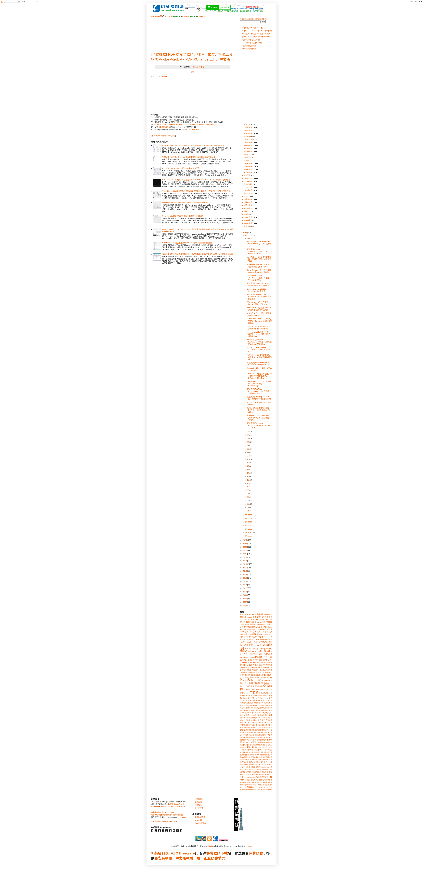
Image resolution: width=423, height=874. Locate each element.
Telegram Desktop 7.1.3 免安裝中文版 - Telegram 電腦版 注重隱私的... (259, 321)
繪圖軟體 (245, 755)
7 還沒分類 (246, 226)
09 (248, 490)
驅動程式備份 (256, 790)
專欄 (256, 713)
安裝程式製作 (255, 710)
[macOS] (244, 645)
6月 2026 (248, 519)
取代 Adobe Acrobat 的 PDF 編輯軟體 (257, 31)
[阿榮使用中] (249, 665)
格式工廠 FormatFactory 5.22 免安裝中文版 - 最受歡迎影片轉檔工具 (188, 157)
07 (248, 497)
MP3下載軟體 (248, 627)
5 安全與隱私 (247, 184)
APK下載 (243, 615)
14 (248, 473)
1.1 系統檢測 (247, 127)
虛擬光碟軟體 (267, 757)
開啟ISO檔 (251, 774)
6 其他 (245, 196)
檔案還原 (264, 730)
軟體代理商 (155, 815)
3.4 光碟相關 (247, 172)
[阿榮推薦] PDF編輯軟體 (263, 665)
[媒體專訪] (248, 649)
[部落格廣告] (245, 662)
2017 (245, 568)
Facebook (155, 806)
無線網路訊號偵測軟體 (256, 735)
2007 (245, 602)
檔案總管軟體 (245, 730)
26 (248, 435)
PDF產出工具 (266, 632)
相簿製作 (263, 740)
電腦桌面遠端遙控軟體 (251, 40)
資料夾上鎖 (259, 764)
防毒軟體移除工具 (250, 777)
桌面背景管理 (245, 727)
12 (248, 480)
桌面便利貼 (268, 725)
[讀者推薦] (267, 660)
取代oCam (248, 700)
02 (248, 507)
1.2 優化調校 (247, 130)
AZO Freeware (183, 853)
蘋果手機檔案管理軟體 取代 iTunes (256, 37)
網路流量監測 (262, 752)
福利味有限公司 (157, 812)
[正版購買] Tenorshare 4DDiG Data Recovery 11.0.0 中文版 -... (259, 244)
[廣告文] (251, 651)
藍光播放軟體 (257, 757)
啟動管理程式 (258, 703)
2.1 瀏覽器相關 (248, 139)
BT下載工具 (267, 617)
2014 (245, 578)
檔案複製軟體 (256, 730)
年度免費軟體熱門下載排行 (163, 135)
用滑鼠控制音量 (263, 737)
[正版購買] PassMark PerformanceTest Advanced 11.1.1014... (258, 425)
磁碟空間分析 (260, 745)
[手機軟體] (265, 651)
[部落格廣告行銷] (256, 662)
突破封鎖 (250, 747)
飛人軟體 (267, 787)
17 (248, 466)
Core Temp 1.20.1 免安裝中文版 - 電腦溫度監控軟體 (182, 216)
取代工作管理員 (266, 700)
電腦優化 (243, 782)
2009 (245, 595)
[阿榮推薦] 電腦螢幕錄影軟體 (253, 675)
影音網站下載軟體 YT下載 (252, 28)
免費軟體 (256, 853)
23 (248, 446)
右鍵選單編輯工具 (246, 703)
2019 (245, 561)
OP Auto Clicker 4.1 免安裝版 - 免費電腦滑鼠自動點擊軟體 (185, 202)
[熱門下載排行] (264, 654)
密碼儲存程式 (265, 710)
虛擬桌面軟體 (244, 759)
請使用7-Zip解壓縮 (191, 130)
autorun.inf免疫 (255, 678)
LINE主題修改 (250, 624)
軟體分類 (185, 16)
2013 (245, 581)
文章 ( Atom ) (162, 76)
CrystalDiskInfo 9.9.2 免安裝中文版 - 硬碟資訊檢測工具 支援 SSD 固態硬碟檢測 (193, 145)
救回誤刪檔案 (264, 723)
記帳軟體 (252, 762)
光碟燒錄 (260, 683)
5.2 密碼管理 (247, 190)
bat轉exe (264, 678)
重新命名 (265, 772)
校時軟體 (261, 725)
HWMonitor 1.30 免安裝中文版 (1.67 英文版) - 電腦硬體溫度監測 (187, 243)
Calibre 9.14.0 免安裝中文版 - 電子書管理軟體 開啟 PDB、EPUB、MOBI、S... (259, 376)
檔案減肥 (269, 727)
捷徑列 (262, 720)
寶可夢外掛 (251, 713)
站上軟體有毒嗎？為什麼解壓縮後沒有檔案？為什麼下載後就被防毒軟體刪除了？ (186, 125)
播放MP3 (243, 723)
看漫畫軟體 (246, 742)
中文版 (181, 858)
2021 (245, 554)
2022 (245, 550)
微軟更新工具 (255, 718)
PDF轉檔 (243, 634)
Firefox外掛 (264, 619)
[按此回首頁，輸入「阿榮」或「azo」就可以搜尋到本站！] (239, 830)
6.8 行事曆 (246, 220)
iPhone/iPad (246, 680)
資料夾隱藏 (246, 767)
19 (248, 459)
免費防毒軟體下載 (262, 689)
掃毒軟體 (269, 720)
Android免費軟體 (255, 614)
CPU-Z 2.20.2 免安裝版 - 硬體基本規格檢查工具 (181, 168)
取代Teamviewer (262, 698)
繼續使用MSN (254, 755)
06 (248, 501)
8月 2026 (248, 236)
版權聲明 (172, 806)
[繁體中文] (262, 656)
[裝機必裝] (251, 660)
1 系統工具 (246, 124)
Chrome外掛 (245, 619)
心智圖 (263, 718)
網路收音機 (253, 752)
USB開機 (259, 637)
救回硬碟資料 (253, 723)
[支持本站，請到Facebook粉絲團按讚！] (163, 16)
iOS (270, 677)
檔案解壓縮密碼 (164, 127)
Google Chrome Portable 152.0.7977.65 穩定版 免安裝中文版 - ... (259, 349)
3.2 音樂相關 (247, 166)
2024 (245, 544)
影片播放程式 (264, 713)
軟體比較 (264, 767)
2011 (245, 588)
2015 (245, 575)
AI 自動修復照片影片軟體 (252, 43)
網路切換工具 (259, 750)
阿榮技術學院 (200, 817)
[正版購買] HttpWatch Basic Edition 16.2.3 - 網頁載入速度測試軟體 (259, 297)
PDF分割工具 (266, 629)
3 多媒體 (246, 160)
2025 (245, 540)
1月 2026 (248, 536)
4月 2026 (248, 525)
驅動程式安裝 (266, 790)
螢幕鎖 (267, 759)
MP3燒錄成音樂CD (250, 629)
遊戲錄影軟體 (266, 769)
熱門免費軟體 (245, 737)
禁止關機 (243, 747)
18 (248, 463)
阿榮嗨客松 (266, 777)
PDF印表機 (244, 632)
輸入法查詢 (257, 769)
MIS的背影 (199, 820)
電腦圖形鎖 (258, 782)
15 (248, 470)
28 (248, 239)
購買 (221, 858)
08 (248, 494)
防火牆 (258, 777)
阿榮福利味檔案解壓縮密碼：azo (164, 821)
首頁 (192, 72)
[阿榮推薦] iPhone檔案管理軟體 (251, 667)
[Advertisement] (192, 33)
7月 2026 (248, 515)
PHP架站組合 (264, 634)
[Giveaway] (263, 642)
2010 (245, 592)
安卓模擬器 (246, 710)
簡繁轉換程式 (249, 750)
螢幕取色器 (254, 759)
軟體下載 (193, 858)
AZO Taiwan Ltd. (171, 812)
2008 (245, 599)
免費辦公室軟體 (249, 689)
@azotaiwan (183, 817)
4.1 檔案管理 (247, 178)
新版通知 (198, 802)
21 (248, 452)
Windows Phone (253, 639)
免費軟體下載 (217, 853)
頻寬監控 (266, 785)
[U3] (270, 642)
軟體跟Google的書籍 (176, 804)
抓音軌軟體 (255, 720)
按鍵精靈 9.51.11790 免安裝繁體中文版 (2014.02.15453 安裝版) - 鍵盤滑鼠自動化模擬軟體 (197, 254)
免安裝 (159, 858)
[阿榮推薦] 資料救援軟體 (248, 672)
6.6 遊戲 (245, 214)
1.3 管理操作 (247, 133)
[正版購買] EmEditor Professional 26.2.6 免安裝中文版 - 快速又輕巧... (259, 391)
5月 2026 (248, 522)
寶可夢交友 (199, 808)
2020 (245, 557)
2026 (245, 233)
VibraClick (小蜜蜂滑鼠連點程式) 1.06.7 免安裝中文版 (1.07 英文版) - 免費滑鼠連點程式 (196, 191)
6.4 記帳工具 (247, 208)
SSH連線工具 (250, 637)
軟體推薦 (198, 799)
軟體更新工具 (255, 767)
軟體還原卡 (249, 769)
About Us (202, 16)
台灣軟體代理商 (166, 815)
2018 (245, 564)
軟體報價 (198, 805)
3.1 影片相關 (247, 163)
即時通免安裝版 (263, 695)
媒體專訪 (164, 806)
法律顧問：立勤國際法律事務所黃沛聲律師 (253, 19)
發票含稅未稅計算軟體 (252, 740)
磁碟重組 (269, 745)
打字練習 (247, 720)
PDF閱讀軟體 (253, 634)
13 (248, 476)
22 (248, 449)
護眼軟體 (252, 764)
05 (248, 504)
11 (248, 483)
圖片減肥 (267, 703)
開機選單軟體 (260, 774)
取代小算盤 (256, 700)
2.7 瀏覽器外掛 (248, 157)
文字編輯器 (252, 725)
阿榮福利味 (160, 853)
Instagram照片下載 (262, 622)
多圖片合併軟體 (265, 705)
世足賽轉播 (253, 683)
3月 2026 (248, 529)
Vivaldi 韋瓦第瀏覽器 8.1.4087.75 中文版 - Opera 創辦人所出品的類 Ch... (259, 342)
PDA (259, 629)
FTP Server (255, 619)
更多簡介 (180, 806)
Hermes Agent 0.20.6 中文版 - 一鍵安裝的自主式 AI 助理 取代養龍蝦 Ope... (259, 334)
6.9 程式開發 (247, 223)
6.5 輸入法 (246, 211)
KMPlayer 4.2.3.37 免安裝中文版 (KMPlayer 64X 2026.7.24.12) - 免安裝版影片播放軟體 (196, 180)
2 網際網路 (246, 136)
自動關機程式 (247, 757)
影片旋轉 (253, 715)
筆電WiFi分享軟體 (260, 747)
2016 (245, 571)
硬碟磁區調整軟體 (249, 49)
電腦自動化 (257, 785)
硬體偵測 (245, 745)
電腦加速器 (251, 782)
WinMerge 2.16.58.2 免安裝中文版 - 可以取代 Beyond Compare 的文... (259, 384)
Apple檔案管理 (254, 617)
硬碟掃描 (265, 742)
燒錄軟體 (254, 737)
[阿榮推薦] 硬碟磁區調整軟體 (262, 670)
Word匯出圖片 (266, 639)
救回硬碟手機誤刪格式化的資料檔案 (256, 34)
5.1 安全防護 (247, 187)
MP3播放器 (257, 627)
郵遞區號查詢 (256, 772)
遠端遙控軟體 (245, 772)
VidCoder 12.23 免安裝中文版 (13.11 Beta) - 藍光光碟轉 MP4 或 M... (259, 357)
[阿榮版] (268, 675)
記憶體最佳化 (260, 762)
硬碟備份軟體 (256, 742)
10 (248, 487)
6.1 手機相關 (247, 199)
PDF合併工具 (254, 632)
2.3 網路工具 (247, 145)
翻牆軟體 (263, 755)
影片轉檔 (268, 715)
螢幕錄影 (261, 759)
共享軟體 (253, 692)
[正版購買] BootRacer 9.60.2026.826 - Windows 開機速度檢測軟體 (258, 251)
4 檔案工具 (246, 175)
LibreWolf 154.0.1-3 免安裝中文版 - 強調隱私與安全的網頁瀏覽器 (259, 259)
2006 (245, 605)
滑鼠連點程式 (252, 732)
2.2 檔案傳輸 (247, 142)
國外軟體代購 (178, 815)
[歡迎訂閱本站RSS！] (161, 16)
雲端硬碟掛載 (267, 780)
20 (248, 456)
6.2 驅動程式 (247, 202)
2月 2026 (248, 532)
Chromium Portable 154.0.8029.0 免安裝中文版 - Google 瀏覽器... (259, 278)
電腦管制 (248, 785)
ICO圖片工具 (250, 622)
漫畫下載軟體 (262, 732)
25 (248, 439)
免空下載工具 (247, 686)
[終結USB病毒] (249, 657)
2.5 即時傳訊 (247, 151)
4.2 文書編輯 (247, 181)
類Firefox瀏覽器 (257, 787)
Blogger (250, 846)
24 (248, 442)
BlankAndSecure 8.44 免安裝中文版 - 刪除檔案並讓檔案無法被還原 (259, 418)
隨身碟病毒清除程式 (254, 780)
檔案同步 (254, 727)
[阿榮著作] (244, 678)
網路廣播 (245, 752)
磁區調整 (253, 745)
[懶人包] (257, 651)
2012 (245, 585)
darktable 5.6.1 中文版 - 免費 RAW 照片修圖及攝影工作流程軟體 (258, 410)
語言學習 (245, 764)
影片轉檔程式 (245, 718)
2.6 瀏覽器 (246, 154)
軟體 (168, 858)
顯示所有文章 (198, 67)
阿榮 (210, 846)
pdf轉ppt (245, 683)
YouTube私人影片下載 (248, 642)
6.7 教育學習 (247, 217)
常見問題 (168, 16)
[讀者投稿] (258, 660)
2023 (245, 547)
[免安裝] (255, 644)
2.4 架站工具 (247, 148)
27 (248, 432)
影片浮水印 (260, 715)
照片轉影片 (268, 735)
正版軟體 (211, 858)
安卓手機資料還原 (252, 708)
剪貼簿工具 (246, 695)
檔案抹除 (262, 727)
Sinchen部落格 (200, 823)
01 (248, 511)
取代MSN (251, 698)
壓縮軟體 (256, 705)
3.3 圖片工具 (247, 169)
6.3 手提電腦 (247, 205)
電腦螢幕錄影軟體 (249, 46)
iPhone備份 (257, 680)
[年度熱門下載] (258, 649)
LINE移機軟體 (261, 624)
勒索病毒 (254, 695)
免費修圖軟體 (258, 686)
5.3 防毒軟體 (247, 193)
